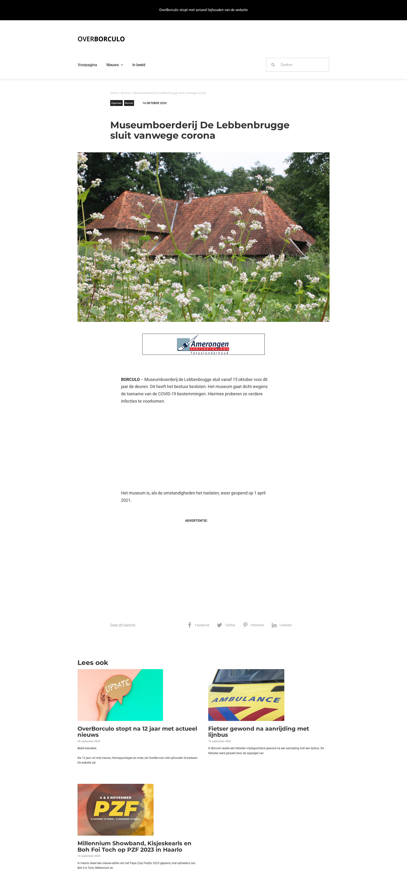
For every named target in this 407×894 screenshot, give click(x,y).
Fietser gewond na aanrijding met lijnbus (258, 731)
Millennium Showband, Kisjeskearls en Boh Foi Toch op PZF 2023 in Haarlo (134, 846)
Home (114, 93)
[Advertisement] (196, 447)
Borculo (125, 93)
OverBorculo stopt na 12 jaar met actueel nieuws (137, 731)
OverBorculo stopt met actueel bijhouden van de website (203, 10)
